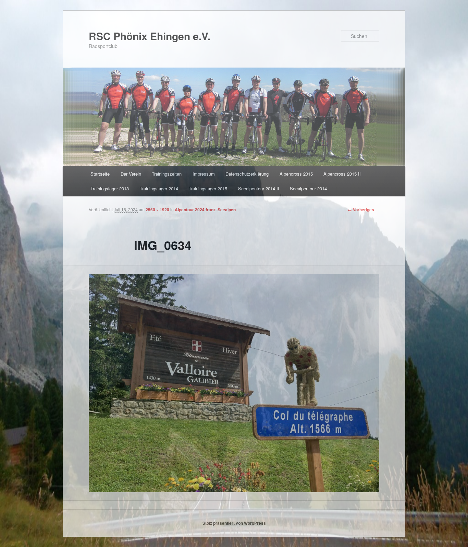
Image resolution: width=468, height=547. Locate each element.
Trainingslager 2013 (109, 188)
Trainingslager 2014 (159, 188)
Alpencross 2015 (296, 173)
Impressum (204, 173)
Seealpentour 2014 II (258, 188)
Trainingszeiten (167, 173)
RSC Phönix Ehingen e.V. (149, 35)
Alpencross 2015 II (342, 173)
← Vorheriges (361, 209)
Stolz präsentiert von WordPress (234, 523)
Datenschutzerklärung (247, 173)
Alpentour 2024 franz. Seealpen (205, 209)
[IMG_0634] (234, 383)
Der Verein (131, 173)
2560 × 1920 (157, 209)
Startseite (100, 173)
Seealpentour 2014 (308, 188)
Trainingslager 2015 (208, 188)
